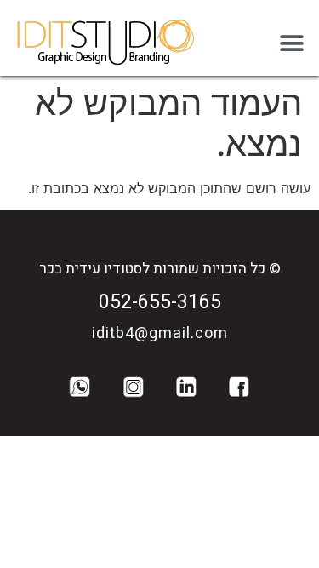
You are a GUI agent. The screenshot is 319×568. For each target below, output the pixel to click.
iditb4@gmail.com (160, 333)
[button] (291, 43)
